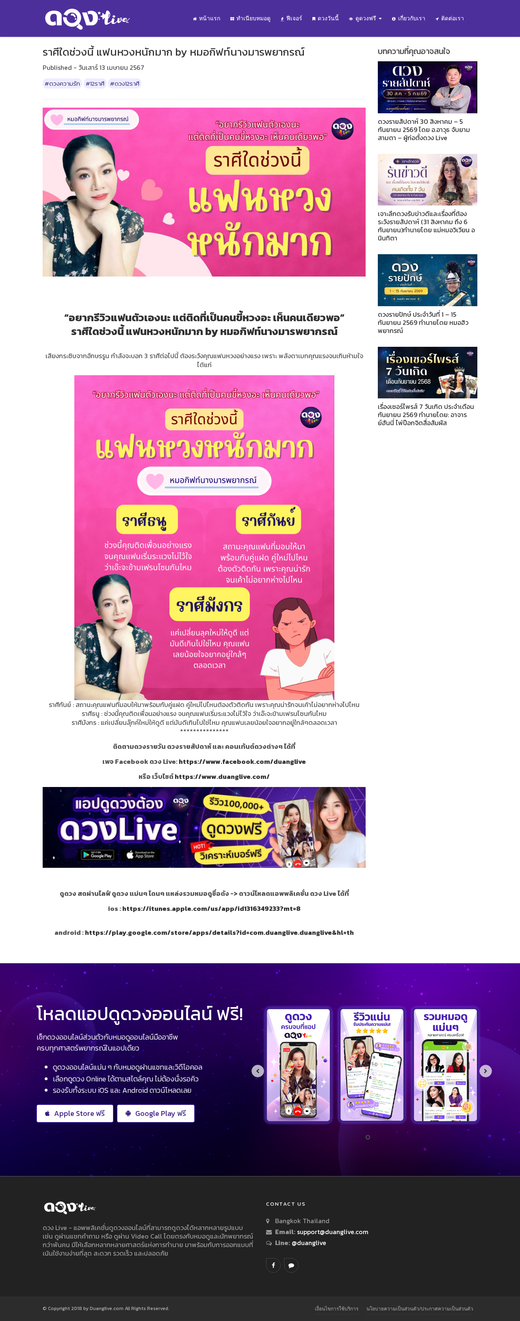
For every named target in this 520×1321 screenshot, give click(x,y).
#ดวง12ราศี (124, 83)
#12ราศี (95, 83)
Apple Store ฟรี (79, 1113)
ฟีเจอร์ (294, 18)
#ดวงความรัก (62, 83)
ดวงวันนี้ (328, 18)
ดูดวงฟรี (366, 18)
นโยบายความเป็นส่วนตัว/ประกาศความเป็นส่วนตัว (419, 1308)
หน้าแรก (209, 18)
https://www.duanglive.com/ (222, 776)
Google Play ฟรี (160, 1113)
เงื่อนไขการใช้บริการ (336, 1308)
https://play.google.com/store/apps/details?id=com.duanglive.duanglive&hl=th (219, 932)
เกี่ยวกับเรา (411, 18)
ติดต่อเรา (452, 18)
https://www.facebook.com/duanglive (242, 761)
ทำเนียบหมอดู (253, 18)
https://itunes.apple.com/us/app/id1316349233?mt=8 (211, 908)
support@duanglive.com (332, 1232)
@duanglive (308, 1242)
